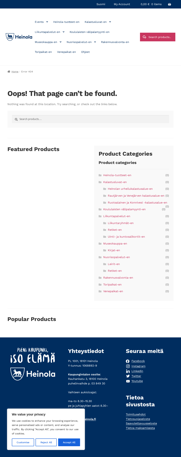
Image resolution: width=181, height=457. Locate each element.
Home (14, 71)
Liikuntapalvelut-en (47, 32)
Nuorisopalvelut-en (79, 42)
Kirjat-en (114, 250)
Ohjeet (85, 52)
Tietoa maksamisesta (140, 428)
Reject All (46, 442)
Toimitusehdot (136, 414)
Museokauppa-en (46, 42)
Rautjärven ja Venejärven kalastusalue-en (136, 195)
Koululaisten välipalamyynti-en (89, 32)
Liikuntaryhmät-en (121, 223)
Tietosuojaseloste (138, 419)
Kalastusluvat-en (96, 21)
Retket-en (115, 229)
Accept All (69, 442)
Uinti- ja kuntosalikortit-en (126, 236)
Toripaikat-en (43, 52)
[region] (46, 429)
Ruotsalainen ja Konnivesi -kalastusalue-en (137, 202)
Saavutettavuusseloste (141, 423)
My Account (122, 4)
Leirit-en (114, 264)
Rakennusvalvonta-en (115, 42)
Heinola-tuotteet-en (66, 21)
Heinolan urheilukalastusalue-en (130, 188)
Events (39, 21)
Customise (23, 442)
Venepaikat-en (66, 52)
